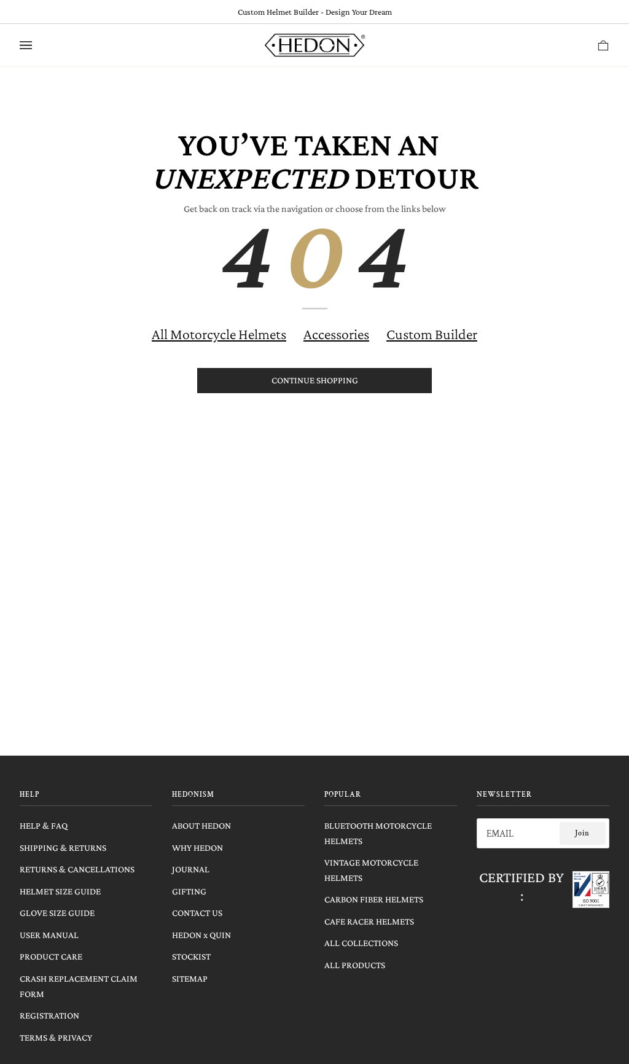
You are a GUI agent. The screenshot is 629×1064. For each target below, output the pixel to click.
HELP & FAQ (44, 825)
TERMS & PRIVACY (56, 1037)
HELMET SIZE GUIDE (60, 891)
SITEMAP (190, 978)
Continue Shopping (315, 380)
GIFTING (189, 891)
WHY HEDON (197, 847)
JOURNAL (190, 869)
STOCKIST (191, 956)
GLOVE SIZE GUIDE (57, 912)
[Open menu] (38, 45)
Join (582, 833)
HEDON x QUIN (201, 934)
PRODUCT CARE (51, 956)
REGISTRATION (49, 1015)
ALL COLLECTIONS (361, 942)
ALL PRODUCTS (354, 965)
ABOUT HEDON (201, 825)
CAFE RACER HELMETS (369, 921)
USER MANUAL (49, 934)
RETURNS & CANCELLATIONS (77, 869)
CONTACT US (197, 912)
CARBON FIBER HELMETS (373, 899)
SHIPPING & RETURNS (63, 847)
